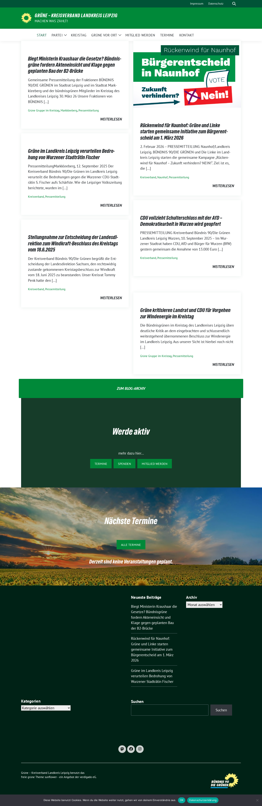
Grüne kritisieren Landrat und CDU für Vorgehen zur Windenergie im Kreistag (185, 313)
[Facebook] (131, 749)
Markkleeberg (69, 110)
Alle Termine (131, 545)
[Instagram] (140, 749)
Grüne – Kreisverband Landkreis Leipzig (76, 15)
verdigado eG (88, 777)
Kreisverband (148, 177)
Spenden (124, 464)
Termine (101, 464)
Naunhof (162, 177)
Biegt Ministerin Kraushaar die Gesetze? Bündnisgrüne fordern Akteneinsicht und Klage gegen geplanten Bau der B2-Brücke (74, 65)
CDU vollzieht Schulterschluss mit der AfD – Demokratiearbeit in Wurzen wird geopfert (181, 221)
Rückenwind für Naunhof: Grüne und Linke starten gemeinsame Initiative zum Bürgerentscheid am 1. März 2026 (184, 131)
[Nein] (257, 800)
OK (182, 800)
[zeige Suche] (234, 3)
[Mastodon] (122, 749)
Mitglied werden (154, 464)
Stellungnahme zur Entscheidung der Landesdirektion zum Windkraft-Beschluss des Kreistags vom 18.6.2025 (73, 243)
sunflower (51, 777)
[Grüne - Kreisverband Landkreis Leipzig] (26, 17)
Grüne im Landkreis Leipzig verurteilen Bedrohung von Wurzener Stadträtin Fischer (71, 154)
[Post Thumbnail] (187, 73)
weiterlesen (111, 119)
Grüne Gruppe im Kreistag (43, 110)
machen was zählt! (51, 21)
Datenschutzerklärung (203, 800)
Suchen (137, 701)
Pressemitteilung (88, 110)
